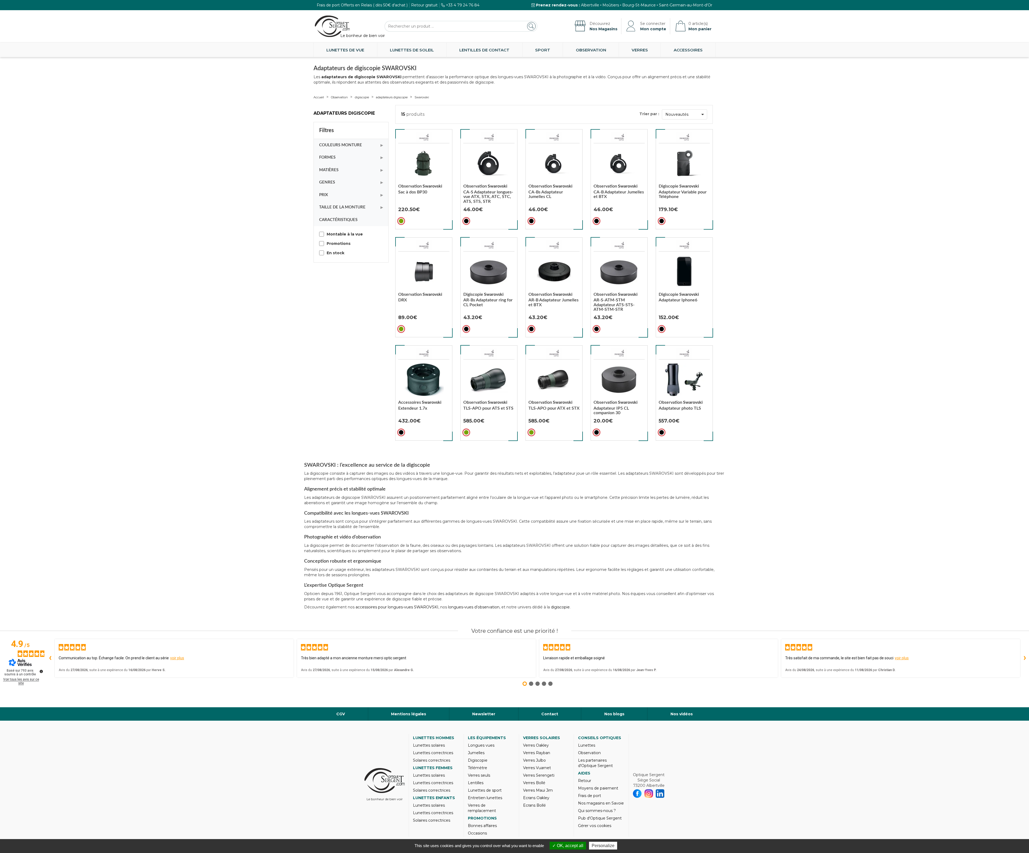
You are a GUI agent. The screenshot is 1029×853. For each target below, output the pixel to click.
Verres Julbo (534, 760)
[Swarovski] (424, 137)
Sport (542, 50)
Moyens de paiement (598, 788)
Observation (591, 50)
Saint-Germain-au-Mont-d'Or (685, 5)
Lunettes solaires (429, 745)
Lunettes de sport (485, 790)
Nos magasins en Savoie (601, 803)
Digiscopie (477, 760)
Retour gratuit (424, 5)
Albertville (590, 5)
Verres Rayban (536, 752)
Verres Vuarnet (537, 767)
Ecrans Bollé (534, 805)
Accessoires (688, 50)
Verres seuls (479, 775)
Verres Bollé (534, 782)
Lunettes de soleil (412, 50)
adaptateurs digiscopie (392, 97)
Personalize (603, 845)
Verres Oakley (536, 745)
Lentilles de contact (484, 50)
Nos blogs (614, 714)
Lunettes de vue (345, 50)
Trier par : (649, 113)
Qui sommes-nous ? (597, 810)
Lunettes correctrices (433, 752)
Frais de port (589, 795)
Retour (584, 780)
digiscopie (362, 97)
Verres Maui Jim (538, 790)
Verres (640, 50)
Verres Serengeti (538, 775)
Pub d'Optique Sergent (600, 818)
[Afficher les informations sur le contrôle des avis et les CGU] (41, 671)
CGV (340, 714)
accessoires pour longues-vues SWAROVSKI (397, 607)
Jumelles (476, 752)
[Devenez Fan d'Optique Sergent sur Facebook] (637, 793)
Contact (549, 714)
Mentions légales (408, 714)
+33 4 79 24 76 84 (462, 5)
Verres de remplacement (482, 808)
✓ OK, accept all (567, 845)
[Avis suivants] (1024, 658)
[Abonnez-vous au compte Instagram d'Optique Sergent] (648, 793)
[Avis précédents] (50, 658)
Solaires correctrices (431, 760)
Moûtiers (610, 5)
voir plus (177, 658)
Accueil (319, 97)
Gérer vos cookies (594, 825)
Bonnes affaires (482, 825)
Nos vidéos (681, 714)
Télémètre (477, 767)
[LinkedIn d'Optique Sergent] (660, 793)
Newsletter (483, 714)
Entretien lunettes (485, 797)
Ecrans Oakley (536, 797)
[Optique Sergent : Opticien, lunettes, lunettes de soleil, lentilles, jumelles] (332, 26)
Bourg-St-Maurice (639, 5)
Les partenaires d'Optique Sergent (595, 763)
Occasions (477, 833)
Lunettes (586, 745)
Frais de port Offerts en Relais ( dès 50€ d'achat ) (362, 5)
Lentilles (475, 782)
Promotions (482, 818)
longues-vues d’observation (473, 607)
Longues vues (481, 745)
